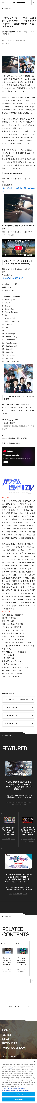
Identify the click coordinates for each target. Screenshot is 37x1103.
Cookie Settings (18, 1094)
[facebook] (35, 25)
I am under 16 (19, 1099)
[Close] (35, 1061)
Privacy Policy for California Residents (13, 1088)
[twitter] (35, 23)
